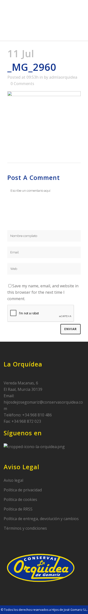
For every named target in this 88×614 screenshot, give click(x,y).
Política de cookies (20, 499)
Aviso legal (13, 480)
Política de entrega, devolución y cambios (41, 518)
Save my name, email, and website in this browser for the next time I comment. (42, 292)
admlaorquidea (63, 77)
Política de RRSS (18, 509)
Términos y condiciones (25, 528)
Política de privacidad (23, 490)
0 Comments (22, 83)
